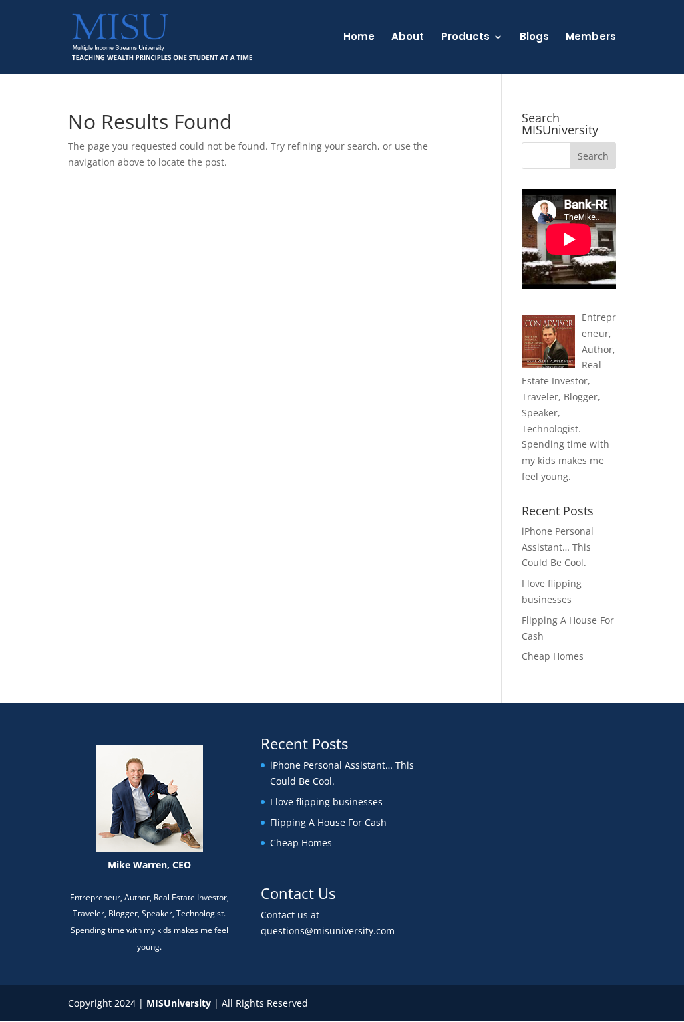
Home (359, 37)
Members (591, 37)
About (407, 37)
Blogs (534, 37)
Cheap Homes (553, 656)
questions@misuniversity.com (328, 930)
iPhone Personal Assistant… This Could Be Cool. (558, 547)
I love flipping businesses (326, 801)
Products (465, 37)
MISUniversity (178, 1003)
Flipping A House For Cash (328, 822)
